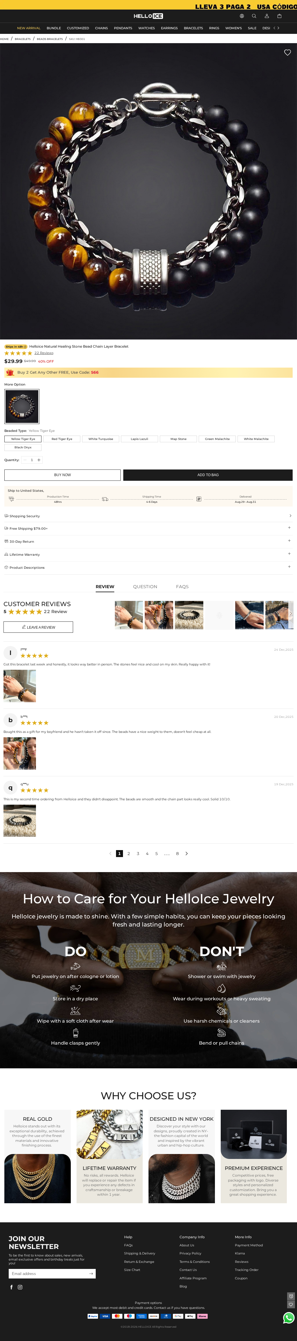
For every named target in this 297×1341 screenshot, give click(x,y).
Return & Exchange (139, 1262)
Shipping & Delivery (139, 1253)
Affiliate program (193, 1278)
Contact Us (188, 1270)
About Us (187, 1245)
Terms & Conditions (195, 1262)
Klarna (240, 1253)
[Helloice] (148, 5)
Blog (183, 1286)
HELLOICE (144, 1326)
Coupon (241, 1278)
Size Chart (132, 1270)
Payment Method (249, 1245)
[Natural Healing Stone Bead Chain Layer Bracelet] (22, 406)
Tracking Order (246, 1270)
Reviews (241, 1262)
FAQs (128, 1245)
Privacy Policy (190, 1253)
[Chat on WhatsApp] (289, 1318)
